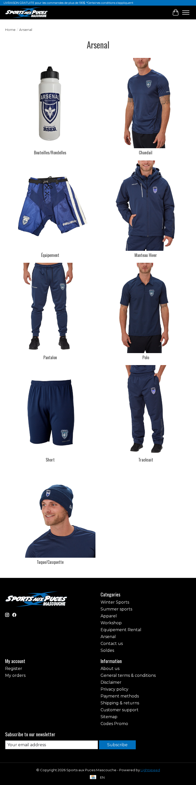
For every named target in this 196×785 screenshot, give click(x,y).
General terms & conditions (128, 675)
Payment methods (120, 696)
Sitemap (109, 716)
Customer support (120, 709)
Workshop (111, 622)
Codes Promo (114, 723)
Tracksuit (145, 460)
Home (10, 30)
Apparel (109, 616)
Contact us (112, 643)
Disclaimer (111, 682)
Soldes (107, 650)
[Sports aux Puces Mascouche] (26, 12)
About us (110, 668)
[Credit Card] (93, 777)
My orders (15, 675)
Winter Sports (115, 602)
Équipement (50, 255)
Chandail (145, 152)
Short (50, 460)
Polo (145, 357)
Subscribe (117, 744)
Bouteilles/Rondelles (50, 152)
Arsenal (108, 636)
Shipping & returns (120, 703)
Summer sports (116, 609)
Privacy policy (114, 689)
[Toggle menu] (186, 12)
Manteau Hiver (145, 255)
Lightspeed (150, 770)
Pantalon (50, 357)
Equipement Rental (121, 629)
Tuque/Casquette (50, 562)
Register (13, 668)
